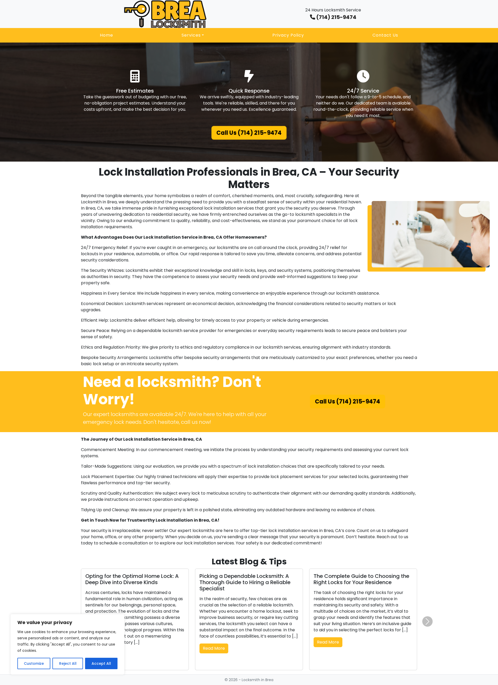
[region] (67, 644)
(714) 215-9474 (335, 17)
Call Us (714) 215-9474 (249, 133)
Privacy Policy (288, 35)
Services (191, 35)
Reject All (68, 663)
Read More (214, 648)
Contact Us (385, 35)
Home (106, 35)
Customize (34, 663)
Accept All (101, 663)
